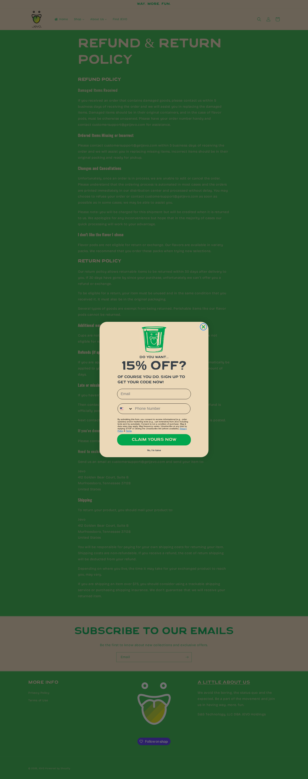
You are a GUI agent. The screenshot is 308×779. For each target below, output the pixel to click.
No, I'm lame (154, 450)
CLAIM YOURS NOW (154, 440)
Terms (129, 431)
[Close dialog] (203, 326)
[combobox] (125, 409)
